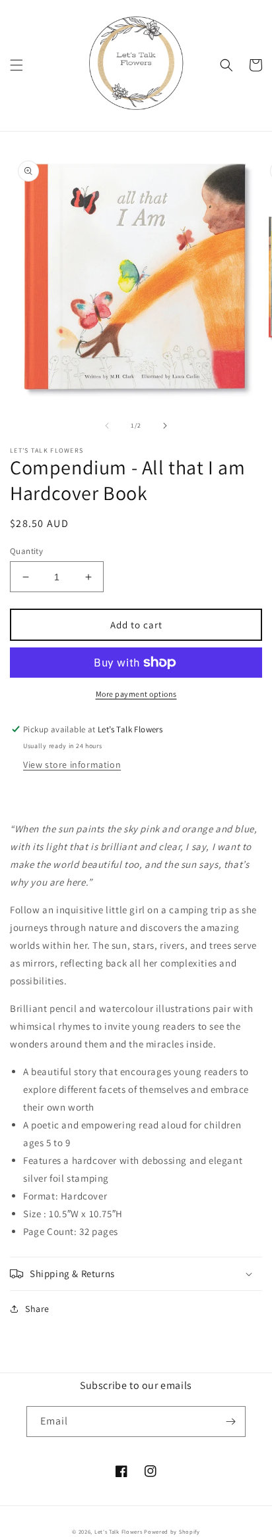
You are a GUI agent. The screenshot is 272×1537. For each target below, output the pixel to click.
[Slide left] (106, 425)
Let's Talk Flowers (118, 1531)
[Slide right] (165, 425)
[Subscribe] (230, 1421)
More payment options (136, 694)
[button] (16, 65)
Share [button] (37, 1309)
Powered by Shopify (172, 1531)
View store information (72, 764)
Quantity (26, 551)
